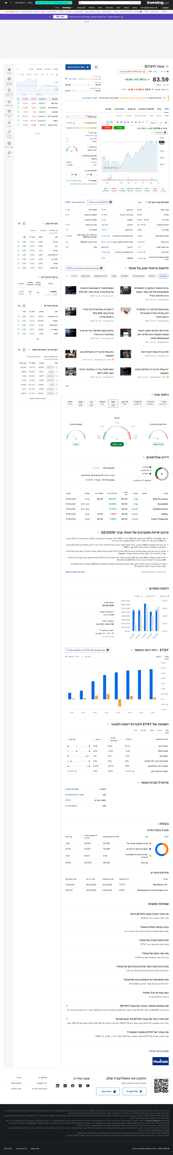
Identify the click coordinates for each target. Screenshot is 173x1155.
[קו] (160, 122)
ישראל (146, 12)
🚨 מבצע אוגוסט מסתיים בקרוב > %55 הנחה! (54, 3)
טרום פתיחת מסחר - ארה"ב (123, 12)
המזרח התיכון (52, 12)
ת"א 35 (55, 99)
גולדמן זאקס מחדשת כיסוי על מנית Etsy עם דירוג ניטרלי (97, 332)
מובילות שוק (52, 223)
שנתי (166, 656)
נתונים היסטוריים (140, 116)
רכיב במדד (119, 116)
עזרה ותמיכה (16, 1088)
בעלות (151, 116)
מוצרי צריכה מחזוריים (74, 794)
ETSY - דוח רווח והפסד (151, 650)
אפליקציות (43, 1077)
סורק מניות (81, 8)
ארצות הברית (71, 806)
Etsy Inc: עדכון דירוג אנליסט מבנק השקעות (152, 371)
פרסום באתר (16, 1083)
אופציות (128, 116)
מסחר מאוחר (106, 12)
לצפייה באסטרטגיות (89, 98)
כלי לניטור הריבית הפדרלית (30, 12)
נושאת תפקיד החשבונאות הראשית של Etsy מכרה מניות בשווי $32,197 (96, 290)
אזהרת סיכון (8, 1149)
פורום (108, 109)
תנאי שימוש (35, 1149)
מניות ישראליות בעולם (92, 12)
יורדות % (33, 230)
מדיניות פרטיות (21, 1149)
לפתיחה (128, 771)
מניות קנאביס (78, 12)
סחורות (39, 69)
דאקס (56, 121)
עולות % (43, 230)
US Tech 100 (53, 116)
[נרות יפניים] (165, 122)
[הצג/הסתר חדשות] (111, 122)
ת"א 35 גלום (53, 108)
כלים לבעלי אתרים (39, 1088)
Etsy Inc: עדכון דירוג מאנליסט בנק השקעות (97, 353)
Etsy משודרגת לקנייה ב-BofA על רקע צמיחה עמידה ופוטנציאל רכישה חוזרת (153, 313)
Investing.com (163, 300)
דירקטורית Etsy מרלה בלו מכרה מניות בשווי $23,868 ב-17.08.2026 (98, 313)
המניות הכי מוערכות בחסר (45, 349)
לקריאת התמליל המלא (75, 572)
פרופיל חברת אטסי (155, 782)
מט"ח (56, 69)
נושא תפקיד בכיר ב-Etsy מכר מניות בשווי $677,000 (96, 371)
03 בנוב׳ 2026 (106, 242)
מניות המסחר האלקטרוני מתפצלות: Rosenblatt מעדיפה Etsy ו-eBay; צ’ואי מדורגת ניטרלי (151, 292)
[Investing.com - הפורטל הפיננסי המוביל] (158, 3)
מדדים (47, 69)
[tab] (163, 403)
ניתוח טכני (119, 109)
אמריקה (68, 12)
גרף (159, 109)
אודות (19, 1077)
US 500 (55, 112)
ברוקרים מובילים (49, 277)
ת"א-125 (54, 103)
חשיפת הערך (72, 79)
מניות (165, 12)
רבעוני (158, 656)
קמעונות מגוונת (72, 789)
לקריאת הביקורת (21, 293)
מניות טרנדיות (51, 305)
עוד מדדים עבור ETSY (74, 202)
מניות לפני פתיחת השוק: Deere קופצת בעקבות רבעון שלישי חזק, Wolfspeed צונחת (153, 334)
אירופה (61, 12)
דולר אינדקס (53, 125)
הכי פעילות (53, 230)
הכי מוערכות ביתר (33, 356)
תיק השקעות (42, 1083)
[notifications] (11, 2)
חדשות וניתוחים (146, 109)
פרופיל (159, 116)
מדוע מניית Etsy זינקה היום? (155, 351)
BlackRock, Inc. (160, 884)
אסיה (43, 12)
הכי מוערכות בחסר (51, 356)
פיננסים (131, 109)
